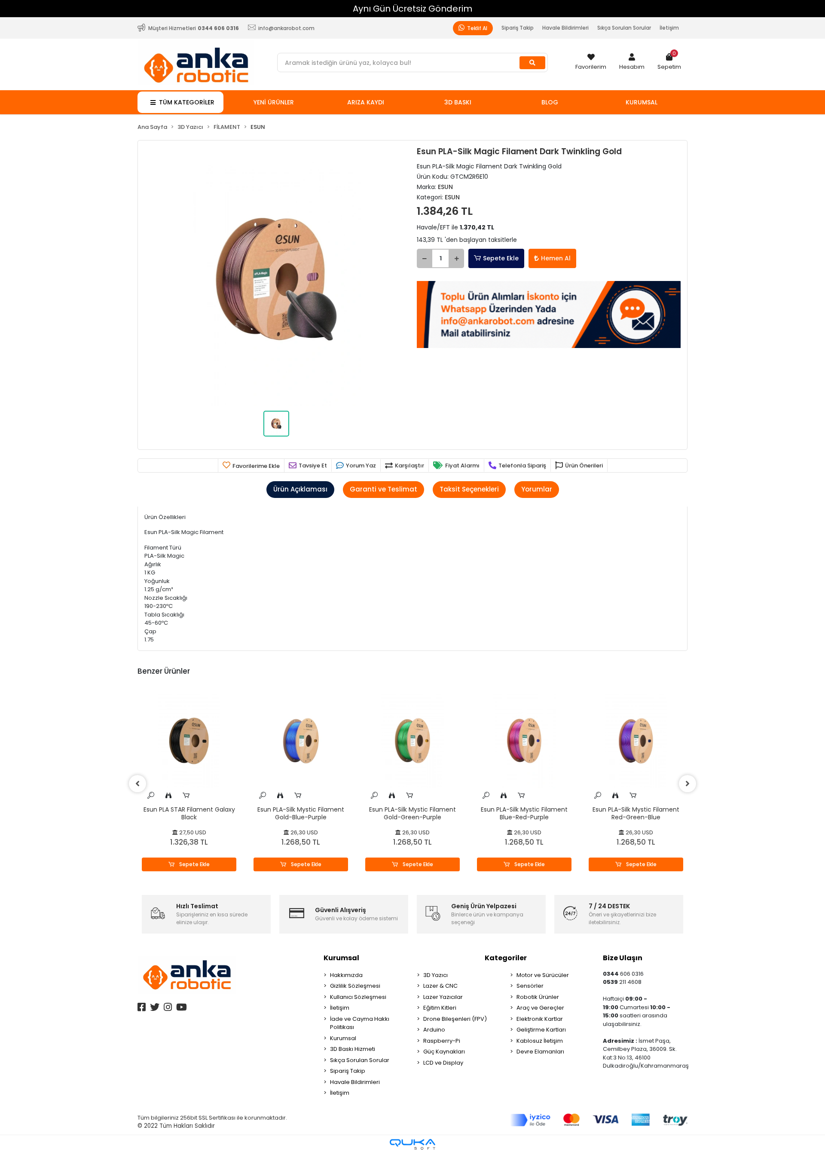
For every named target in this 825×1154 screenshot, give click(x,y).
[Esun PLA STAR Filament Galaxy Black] (189, 741)
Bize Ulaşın (622, 958)
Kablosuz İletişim (539, 1041)
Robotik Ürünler (537, 997)
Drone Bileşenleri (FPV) (455, 1019)
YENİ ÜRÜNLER (274, 102)
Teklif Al (476, 28)
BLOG (549, 102)
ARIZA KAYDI (365, 102)
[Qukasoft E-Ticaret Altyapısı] (412, 1144)
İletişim (669, 27)
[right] (687, 783)
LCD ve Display (443, 1063)
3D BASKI (457, 102)
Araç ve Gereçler (540, 1008)
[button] (632, 62)
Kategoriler (506, 958)
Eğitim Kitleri (439, 1008)
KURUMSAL (641, 102)
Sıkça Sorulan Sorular (624, 27)
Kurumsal (341, 958)
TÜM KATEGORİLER (186, 102)
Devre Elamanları (540, 1051)
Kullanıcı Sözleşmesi (358, 997)
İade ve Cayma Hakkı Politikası (359, 1023)
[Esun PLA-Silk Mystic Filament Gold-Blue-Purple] (301, 741)
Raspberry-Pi (441, 1041)
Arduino (434, 1030)
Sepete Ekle (501, 258)
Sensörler (530, 986)
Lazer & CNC (440, 986)
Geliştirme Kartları (541, 1030)
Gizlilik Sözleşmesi (355, 986)
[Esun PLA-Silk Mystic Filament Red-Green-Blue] (636, 741)
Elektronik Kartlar (539, 1019)
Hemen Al (556, 258)
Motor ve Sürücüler (542, 975)
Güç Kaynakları (444, 1051)
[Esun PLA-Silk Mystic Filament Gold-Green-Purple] (412, 741)
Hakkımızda (346, 975)
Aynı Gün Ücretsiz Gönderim (412, 9)
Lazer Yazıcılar (443, 997)
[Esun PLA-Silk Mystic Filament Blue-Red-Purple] (524, 741)
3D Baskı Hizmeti (352, 1049)
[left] (137, 783)
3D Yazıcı (435, 975)
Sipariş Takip (517, 27)
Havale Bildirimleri (565, 27)
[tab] (300, 489)
